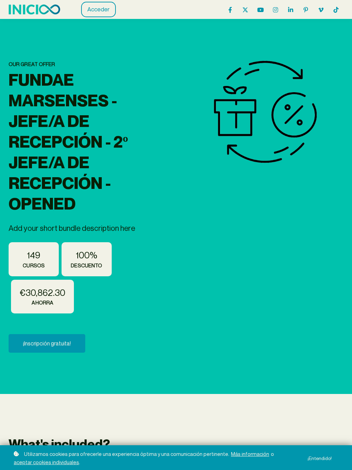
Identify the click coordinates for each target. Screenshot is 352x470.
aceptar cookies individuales (46, 462)
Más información (250, 454)
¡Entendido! (320, 458)
